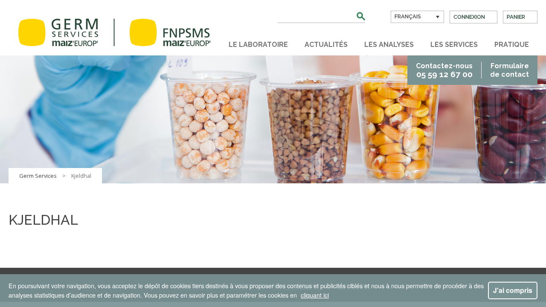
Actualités (326, 45)
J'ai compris (512, 290)
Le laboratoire (258, 45)
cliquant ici (315, 294)
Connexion (469, 17)
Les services (454, 45)
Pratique (511, 45)
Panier (516, 17)
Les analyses (389, 45)
